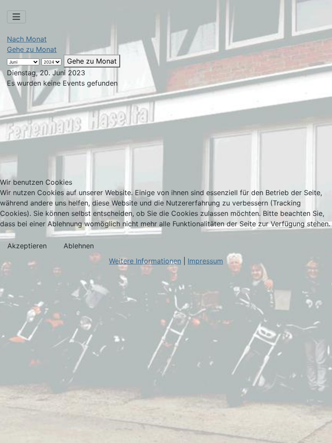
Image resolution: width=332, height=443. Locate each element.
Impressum (205, 261)
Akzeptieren (27, 245)
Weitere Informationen (145, 261)
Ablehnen (79, 245)
